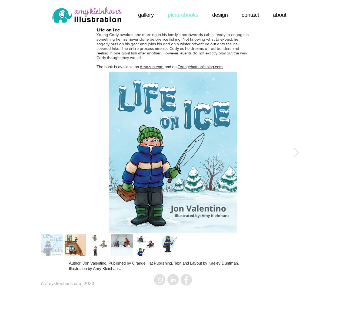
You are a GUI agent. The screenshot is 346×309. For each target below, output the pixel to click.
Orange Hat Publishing (152, 263)
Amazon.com (152, 66)
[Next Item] (296, 152)
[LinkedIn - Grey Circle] (173, 279)
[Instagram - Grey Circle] (159, 279)
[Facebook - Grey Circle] (186, 279)
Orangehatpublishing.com (200, 66)
